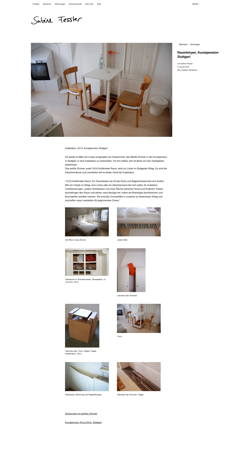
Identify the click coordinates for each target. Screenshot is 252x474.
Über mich (89, 4)
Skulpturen (47, 4)
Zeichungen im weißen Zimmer (81, 413)
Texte (99, 4)
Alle (178, 70)
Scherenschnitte (75, 4)
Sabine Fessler (187, 63)
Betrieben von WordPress (86, 464)
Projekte (36, 4)
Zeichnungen (60, 4)
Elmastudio (119, 464)
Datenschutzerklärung (62, 464)
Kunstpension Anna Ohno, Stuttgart (83, 422)
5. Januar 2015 (183, 66)
